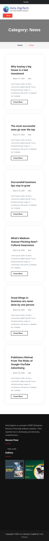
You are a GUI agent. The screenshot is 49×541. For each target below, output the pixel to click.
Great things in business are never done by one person (22, 301)
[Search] (44, 16)
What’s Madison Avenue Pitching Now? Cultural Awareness (24, 242)
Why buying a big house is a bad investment (21, 70)
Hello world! (12, 449)
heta (29, 78)
